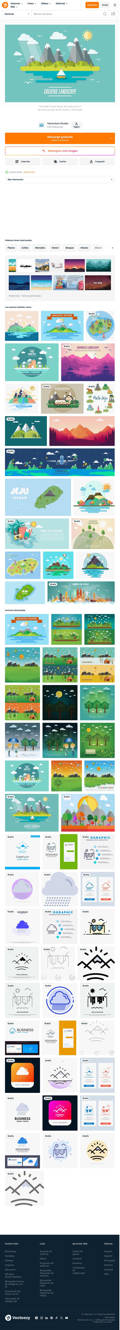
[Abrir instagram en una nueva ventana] (41, 1317)
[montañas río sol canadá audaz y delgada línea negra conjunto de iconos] (58, 962)
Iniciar (105, 5)
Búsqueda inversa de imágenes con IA (14, 1282)
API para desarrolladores (13, 1274)
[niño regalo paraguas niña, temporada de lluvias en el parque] (22, 738)
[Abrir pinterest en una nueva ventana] (51, 1317)
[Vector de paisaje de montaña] (62, 324)
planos (11, 245)
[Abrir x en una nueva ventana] (61, 1317)
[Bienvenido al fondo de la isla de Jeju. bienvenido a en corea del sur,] (25, 591)
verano (84, 245)
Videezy (9, 1258)
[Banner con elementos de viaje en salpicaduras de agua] (37, 532)
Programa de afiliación (45, 1263)
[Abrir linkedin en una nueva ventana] (46, 1317)
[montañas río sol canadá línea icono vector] (22, 998)
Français (106, 1267)
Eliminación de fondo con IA (12, 1291)
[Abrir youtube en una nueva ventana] (66, 1317)
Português (107, 1258)
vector (55, 245)
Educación (10, 1267)
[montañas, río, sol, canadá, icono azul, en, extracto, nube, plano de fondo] (60, 1149)
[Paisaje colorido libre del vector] (88, 811)
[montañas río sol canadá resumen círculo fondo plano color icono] (97, 1149)
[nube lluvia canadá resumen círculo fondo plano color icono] (22, 887)
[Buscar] (105, 14)
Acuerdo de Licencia (45, 1251)
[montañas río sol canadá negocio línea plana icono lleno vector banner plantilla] (97, 924)
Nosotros (75, 1261)
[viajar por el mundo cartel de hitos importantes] (81, 591)
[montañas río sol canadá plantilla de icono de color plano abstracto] (60, 1073)
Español (106, 1254)
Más (13, 6)
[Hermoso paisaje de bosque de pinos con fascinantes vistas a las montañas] (82, 429)
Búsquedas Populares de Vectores (46, 1271)
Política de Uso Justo (100, 1322)
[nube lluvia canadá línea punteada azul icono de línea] (60, 998)
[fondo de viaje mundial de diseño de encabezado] (60, 460)
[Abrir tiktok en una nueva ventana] (56, 1317)
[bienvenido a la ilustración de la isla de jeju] (100, 324)
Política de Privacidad (103, 1320)
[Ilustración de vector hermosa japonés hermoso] (88, 360)
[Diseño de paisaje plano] (21, 397)
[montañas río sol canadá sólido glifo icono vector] (22, 962)
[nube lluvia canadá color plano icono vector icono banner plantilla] (60, 887)
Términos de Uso (105, 1318)
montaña (40, 245)
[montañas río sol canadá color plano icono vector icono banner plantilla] (96, 962)
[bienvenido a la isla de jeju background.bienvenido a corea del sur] (38, 495)
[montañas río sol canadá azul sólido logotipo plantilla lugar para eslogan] (22, 850)
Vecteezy (9, 1254)
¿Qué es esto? (29, 172)
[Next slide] (108, 246)
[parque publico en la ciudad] (97, 701)
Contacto (75, 1256)
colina (25, 245)
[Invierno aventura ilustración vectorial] (32, 360)
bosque (70, 245)
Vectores (15, 3)
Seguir (77, 126)
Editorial (60, 3)
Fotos (31, 3)
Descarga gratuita (60, 138)
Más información (15, 177)
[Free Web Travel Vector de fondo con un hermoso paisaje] (62, 397)
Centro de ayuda (76, 1251)
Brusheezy (10, 1249)
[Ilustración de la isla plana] (95, 563)
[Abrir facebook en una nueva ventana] (36, 1317)
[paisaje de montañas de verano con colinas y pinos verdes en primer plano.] (26, 429)
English (106, 1249)
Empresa (9, 1263)
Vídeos (44, 3)
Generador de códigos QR (12, 1298)
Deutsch (106, 1263)
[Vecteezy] (5, 5)
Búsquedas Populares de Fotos (46, 1281)
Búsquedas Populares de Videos (46, 1291)
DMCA (42, 1256)
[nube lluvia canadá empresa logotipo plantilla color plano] (22, 1111)
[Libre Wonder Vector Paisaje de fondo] (93, 532)
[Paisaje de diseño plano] (21, 324)
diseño (98, 245)
